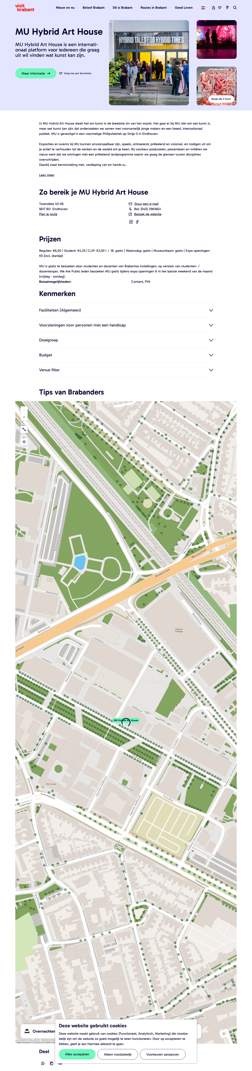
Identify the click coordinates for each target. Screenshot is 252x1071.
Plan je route (48, 214)
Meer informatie (33, 73)
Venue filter (49, 369)
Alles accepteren (77, 1054)
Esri (32, 1043)
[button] (126, 722)
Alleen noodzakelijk (118, 1054)
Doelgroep (48, 340)
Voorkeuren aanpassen (162, 1054)
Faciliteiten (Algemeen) (60, 310)
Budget (45, 354)
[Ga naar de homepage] (27, 7)
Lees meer (46, 175)
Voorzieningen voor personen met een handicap (82, 325)
